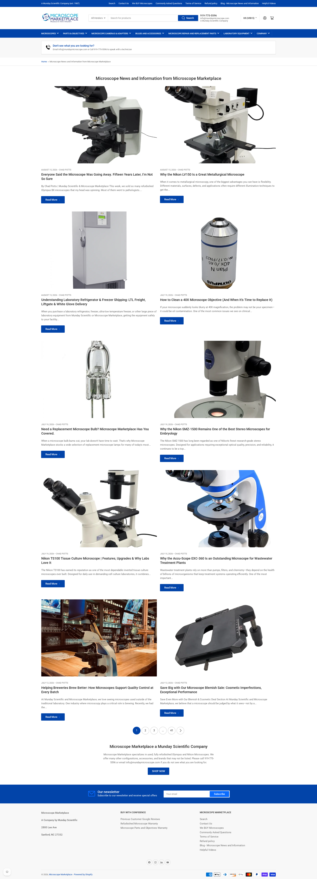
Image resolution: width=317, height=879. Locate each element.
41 (171, 730)
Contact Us (124, 3)
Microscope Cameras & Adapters (109, 33)
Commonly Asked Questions (169, 3)
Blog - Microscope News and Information (240, 3)
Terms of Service (193, 3)
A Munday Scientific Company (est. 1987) (60, 3)
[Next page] (180, 730)
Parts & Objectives (73, 33)
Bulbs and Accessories (148, 33)
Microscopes (48, 33)
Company (262, 33)
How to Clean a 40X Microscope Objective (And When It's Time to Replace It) (216, 300)
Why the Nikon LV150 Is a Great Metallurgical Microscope (202, 174)
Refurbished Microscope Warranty (139, 823)
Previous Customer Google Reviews (140, 819)
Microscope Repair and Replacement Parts (192, 33)
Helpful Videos (269, 3)
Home (44, 61)
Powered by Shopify (83, 874)
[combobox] (153, 18)
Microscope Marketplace (60, 874)
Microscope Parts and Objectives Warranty (144, 827)
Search (112, 3)
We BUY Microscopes (142, 3)
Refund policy (211, 3)
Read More (51, 199)
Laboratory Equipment (236, 33)
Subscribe (219, 794)
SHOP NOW (158, 771)
